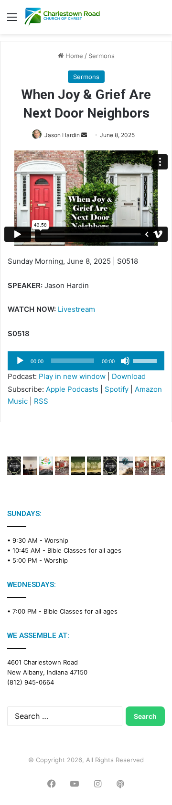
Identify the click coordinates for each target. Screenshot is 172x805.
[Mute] (125, 361)
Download (129, 376)
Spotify (117, 389)
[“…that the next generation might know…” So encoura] (30, 466)
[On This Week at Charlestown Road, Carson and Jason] (158, 466)
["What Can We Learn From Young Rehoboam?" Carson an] (142, 466)
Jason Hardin (62, 135)
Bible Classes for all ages (84, 550)
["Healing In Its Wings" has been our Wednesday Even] (78, 466)
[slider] (146, 359)
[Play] (20, 361)
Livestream (76, 309)
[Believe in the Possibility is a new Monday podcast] (14, 466)
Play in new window (72, 376)
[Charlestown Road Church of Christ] (62, 17)
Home (73, 56)
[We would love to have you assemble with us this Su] (46, 466)
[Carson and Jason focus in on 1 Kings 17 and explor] (62, 466)
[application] (86, 360)
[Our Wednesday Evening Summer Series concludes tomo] (94, 466)
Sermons (101, 56)
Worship (56, 540)
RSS (41, 401)
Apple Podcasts (72, 389)
